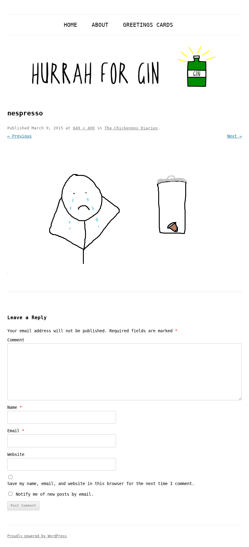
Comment (15, 339)
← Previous (19, 136)
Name (14, 407)
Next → (234, 136)
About (100, 25)
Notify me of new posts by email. (55, 494)
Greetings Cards (148, 25)
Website (15, 454)
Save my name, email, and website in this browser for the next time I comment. (100, 483)
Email (15, 430)
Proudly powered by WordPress (37, 536)
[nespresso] (124, 208)
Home (70, 25)
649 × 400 (84, 128)
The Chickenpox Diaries (131, 128)
